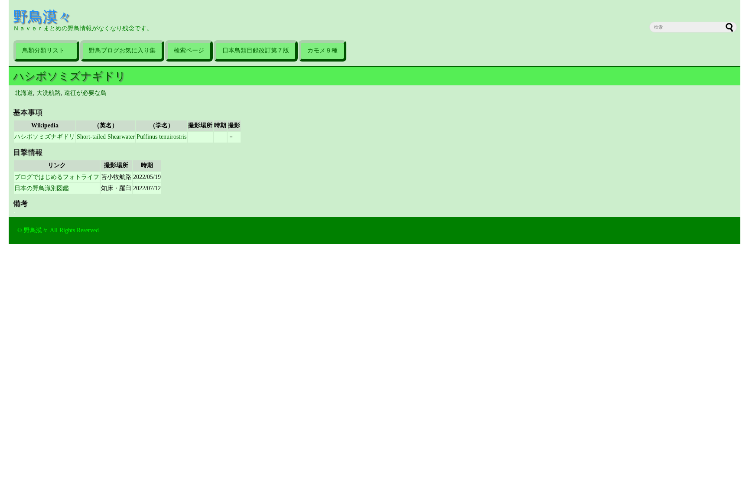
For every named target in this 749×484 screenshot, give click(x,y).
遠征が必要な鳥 (85, 93)
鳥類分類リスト (46, 50)
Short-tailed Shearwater (106, 136)
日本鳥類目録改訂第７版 (255, 50)
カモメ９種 (322, 50)
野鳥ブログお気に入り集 (122, 50)
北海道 (24, 93)
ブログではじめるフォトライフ (56, 177)
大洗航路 (48, 93)
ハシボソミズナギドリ (69, 76)
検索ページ (189, 50)
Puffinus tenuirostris (161, 136)
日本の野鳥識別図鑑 (41, 188)
